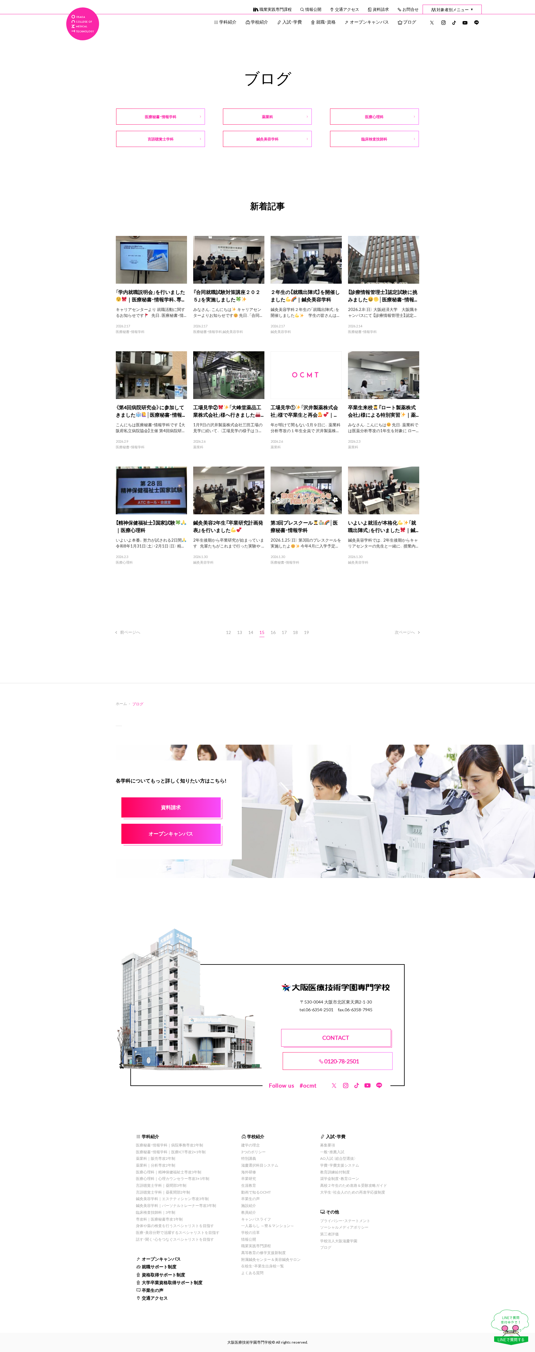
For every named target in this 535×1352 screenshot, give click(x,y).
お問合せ (410, 9)
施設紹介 (248, 1205)
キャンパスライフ (256, 1219)
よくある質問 (252, 1272)
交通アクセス (347, 9)
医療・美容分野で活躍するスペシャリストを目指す (178, 1232)
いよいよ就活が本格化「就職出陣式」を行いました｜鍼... (383, 526)
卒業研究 (248, 1178)
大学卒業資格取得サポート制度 (172, 1282)
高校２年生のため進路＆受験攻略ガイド (353, 1185)
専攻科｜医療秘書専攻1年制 (159, 1219)
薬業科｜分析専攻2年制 (155, 1165)
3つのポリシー (253, 1152)
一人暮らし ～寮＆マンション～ (267, 1225)
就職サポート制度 (159, 1266)
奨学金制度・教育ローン (339, 1178)
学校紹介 (259, 22)
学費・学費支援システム (339, 1165)
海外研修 (248, 1172)
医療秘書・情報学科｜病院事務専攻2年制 (169, 1145)
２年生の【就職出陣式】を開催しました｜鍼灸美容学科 (305, 295)
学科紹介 (228, 22)
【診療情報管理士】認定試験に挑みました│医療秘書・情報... (382, 295)
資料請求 (381, 9)
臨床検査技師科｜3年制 (155, 1212)
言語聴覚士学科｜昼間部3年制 (161, 1185)
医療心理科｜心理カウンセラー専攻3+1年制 (172, 1178)
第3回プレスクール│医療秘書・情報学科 (304, 526)
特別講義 (248, 1158)
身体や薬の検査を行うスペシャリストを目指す (175, 1225)
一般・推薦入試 (332, 1152)
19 (306, 632)
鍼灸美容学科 (233, 331)
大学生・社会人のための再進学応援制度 (352, 1192)
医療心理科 (124, 562)
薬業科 (198, 447)
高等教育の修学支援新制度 (263, 1252)
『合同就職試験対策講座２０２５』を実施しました (226, 295)
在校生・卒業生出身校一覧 (262, 1266)
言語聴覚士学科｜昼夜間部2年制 (163, 1192)
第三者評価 (329, 1234)
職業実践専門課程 (275, 9)
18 (295, 632)
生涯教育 (248, 1185)
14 (250, 632)
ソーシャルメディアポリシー (344, 1227)
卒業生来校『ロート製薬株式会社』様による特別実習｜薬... (383, 410)
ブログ (409, 22)
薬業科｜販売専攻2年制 (155, 1158)
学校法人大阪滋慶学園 (338, 1240)
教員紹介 (248, 1212)
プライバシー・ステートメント (345, 1220)
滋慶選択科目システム (259, 1165)
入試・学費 (292, 22)
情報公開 (313, 9)
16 (273, 632)
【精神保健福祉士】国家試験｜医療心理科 (145, 526)
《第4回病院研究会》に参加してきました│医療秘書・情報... (150, 410)
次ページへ (405, 632)
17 (284, 632)
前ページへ (130, 632)
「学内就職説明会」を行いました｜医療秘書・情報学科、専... (150, 295)
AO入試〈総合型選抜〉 (338, 1158)
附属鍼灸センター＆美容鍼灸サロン (271, 1259)
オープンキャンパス (369, 22)
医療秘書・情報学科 (130, 331)
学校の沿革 (250, 1232)
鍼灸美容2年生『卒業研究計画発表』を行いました (228, 526)
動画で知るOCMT (256, 1192)
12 (228, 632)
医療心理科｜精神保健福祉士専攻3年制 (168, 1172)
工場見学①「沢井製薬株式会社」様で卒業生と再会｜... (304, 410)
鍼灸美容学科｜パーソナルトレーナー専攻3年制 (176, 1205)
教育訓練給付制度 (335, 1172)
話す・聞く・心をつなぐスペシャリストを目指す (175, 1239)
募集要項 (327, 1145)
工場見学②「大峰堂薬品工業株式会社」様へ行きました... (228, 410)
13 (239, 632)
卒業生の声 (152, 1290)
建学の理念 (250, 1145)
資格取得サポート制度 (163, 1274)
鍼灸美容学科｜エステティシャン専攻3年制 (172, 1198)
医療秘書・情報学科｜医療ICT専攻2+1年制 (171, 1152)
